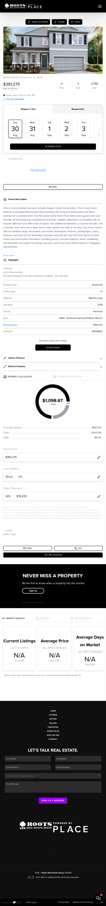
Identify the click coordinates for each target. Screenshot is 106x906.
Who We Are (53, 735)
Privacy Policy (63, 902)
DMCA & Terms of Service (83, 902)
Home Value (53, 731)
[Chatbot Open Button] (98, 898)
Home (53, 711)
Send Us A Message (53, 800)
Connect (53, 739)
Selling (53, 723)
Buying (53, 719)
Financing (53, 727)
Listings (53, 715)
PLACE (68, 873)
